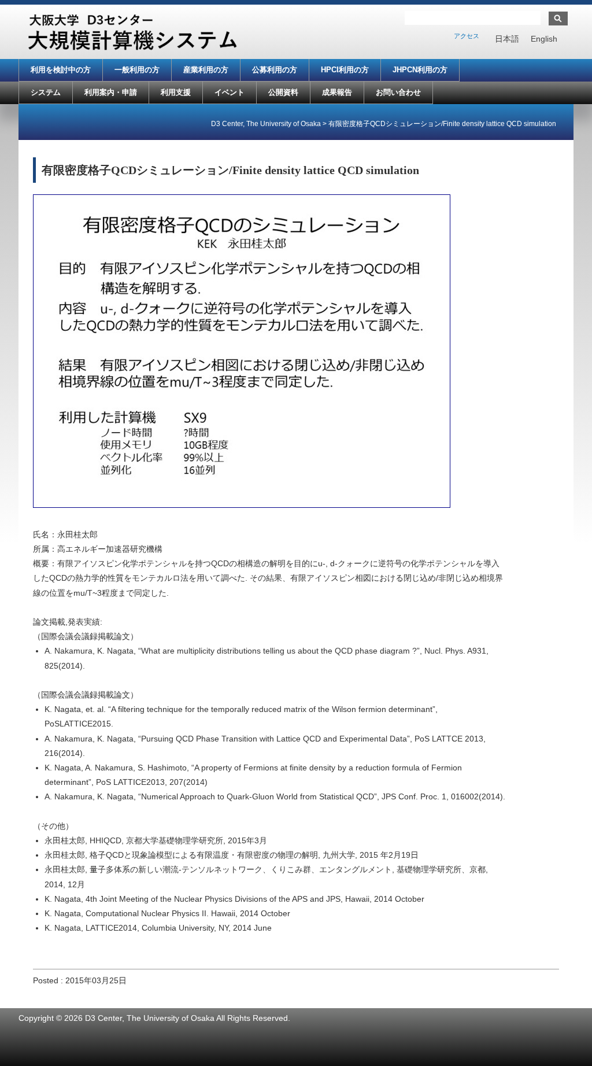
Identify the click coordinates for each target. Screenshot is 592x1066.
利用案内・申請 (110, 92)
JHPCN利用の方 (420, 69)
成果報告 (337, 92)
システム (46, 92)
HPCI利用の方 (345, 69)
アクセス (466, 35)
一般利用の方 (137, 69)
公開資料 (283, 92)
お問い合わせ (398, 92)
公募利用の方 (274, 69)
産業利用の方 (205, 69)
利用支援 (176, 92)
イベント (229, 92)
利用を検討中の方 (61, 69)
